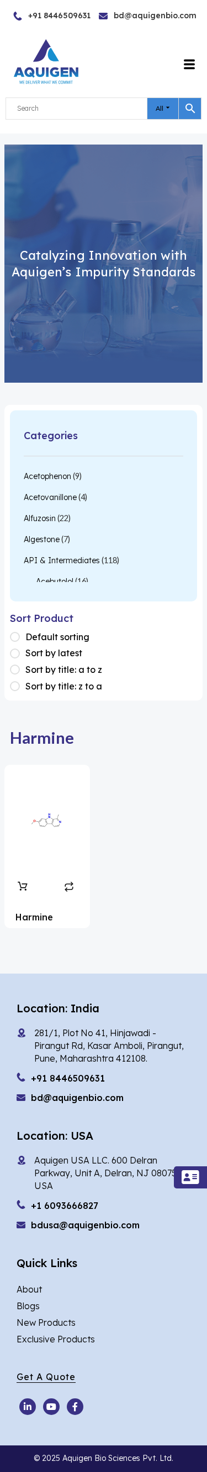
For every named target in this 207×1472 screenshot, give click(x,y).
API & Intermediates (62, 560)
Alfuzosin (40, 518)
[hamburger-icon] (189, 64)
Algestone (42, 539)
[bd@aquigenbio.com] (126, 16)
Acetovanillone (50, 497)
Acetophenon (47, 476)
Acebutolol (54, 581)
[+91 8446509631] (35, 16)
